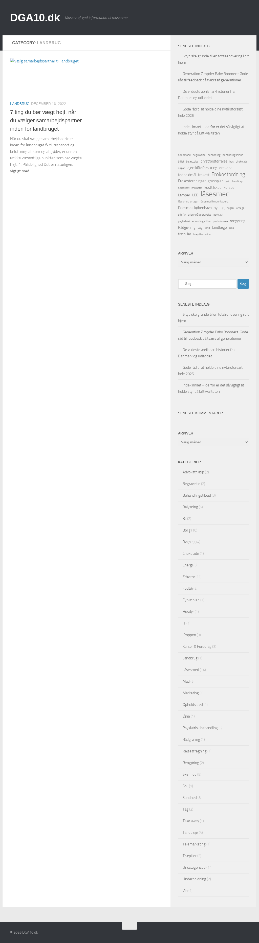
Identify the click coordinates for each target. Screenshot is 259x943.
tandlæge (219, 227)
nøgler (230, 208)
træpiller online (202, 234)
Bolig (186, 530)
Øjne (186, 716)
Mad (186, 681)
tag (200, 227)
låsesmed (215, 194)
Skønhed (190, 774)
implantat (196, 188)
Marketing (191, 693)
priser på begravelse (199, 214)
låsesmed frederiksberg (214, 201)
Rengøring (191, 763)
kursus (229, 187)
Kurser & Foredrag (197, 646)
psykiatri (218, 214)
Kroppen (189, 635)
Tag (185, 809)
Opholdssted (193, 704)
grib (228, 181)
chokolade (242, 161)
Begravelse (191, 483)
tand (207, 227)
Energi (188, 565)
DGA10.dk (35, 18)
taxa (231, 227)
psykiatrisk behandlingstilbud (194, 221)
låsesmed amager (188, 201)
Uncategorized (194, 867)
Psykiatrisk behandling (200, 728)
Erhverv (189, 576)
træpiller (184, 234)
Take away (191, 821)
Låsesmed (191, 670)
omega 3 (241, 208)
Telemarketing (194, 844)
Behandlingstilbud (197, 495)
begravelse (199, 155)
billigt (181, 161)
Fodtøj (188, 588)
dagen (181, 168)
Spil (185, 786)
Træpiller (190, 856)
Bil (184, 518)
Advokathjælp (193, 472)
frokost (203, 175)
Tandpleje (190, 832)
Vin (185, 890)
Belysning (190, 507)
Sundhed (190, 797)
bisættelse (192, 161)
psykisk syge (220, 221)
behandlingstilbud (233, 155)
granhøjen (216, 181)
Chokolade (191, 553)
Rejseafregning (195, 751)
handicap (237, 181)
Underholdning (194, 879)
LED (195, 195)
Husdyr (188, 611)
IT (184, 623)
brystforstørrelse (214, 161)
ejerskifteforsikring (202, 168)
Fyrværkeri (191, 600)
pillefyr (182, 214)
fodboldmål (187, 175)
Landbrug (20, 104)
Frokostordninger (192, 181)
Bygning (189, 542)
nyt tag (219, 207)
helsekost (183, 188)
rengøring (237, 221)
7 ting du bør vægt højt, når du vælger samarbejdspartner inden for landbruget (46, 120)
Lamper (184, 195)
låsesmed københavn (195, 207)
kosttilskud (213, 187)
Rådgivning (187, 227)
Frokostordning (228, 174)
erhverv (225, 168)
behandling (214, 155)
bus (231, 161)
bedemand (184, 155)
